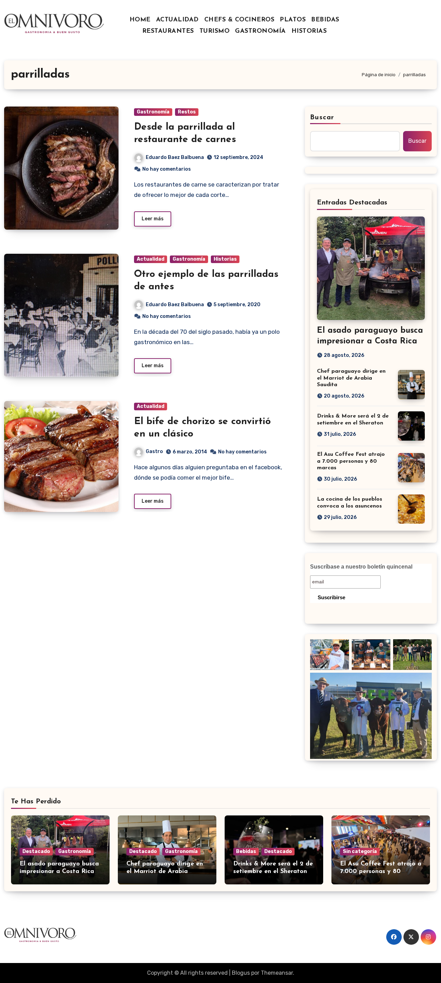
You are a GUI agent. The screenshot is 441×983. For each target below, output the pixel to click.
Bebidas (246, 851)
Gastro (154, 451)
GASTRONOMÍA (260, 31)
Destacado (36, 851)
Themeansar (277, 973)
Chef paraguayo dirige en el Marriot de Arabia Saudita (351, 378)
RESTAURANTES (168, 31)
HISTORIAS (309, 31)
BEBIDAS (325, 20)
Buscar (322, 117)
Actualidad (150, 259)
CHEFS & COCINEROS (239, 20)
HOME (140, 20)
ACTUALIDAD (177, 20)
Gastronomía (153, 112)
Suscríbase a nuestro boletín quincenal (361, 567)
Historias (225, 259)
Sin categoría (360, 851)
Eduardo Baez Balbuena (175, 157)
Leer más (153, 219)
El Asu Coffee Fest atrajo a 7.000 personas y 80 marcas (351, 461)
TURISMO (214, 31)
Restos (187, 112)
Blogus (241, 973)
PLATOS (293, 20)
